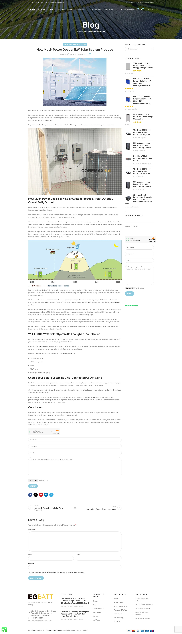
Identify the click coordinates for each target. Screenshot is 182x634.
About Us (117, 621)
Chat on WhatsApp (131, 305)
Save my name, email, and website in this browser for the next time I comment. (58, 572)
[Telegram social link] (51, 495)
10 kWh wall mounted (142, 608)
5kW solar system (66, 353)
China (95, 605)
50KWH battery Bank (142, 618)
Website (31, 563)
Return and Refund (120, 610)
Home (79, 31)
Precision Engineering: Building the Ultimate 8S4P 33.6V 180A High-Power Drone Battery (74, 614)
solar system (43, 346)
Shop (116, 599)
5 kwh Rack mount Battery (141, 600)
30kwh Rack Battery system (142, 613)
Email (78, 554)
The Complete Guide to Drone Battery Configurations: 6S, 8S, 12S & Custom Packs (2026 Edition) (74, 601)
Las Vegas (96, 620)
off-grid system (92, 397)
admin (72, 54)
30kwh (72, 125)
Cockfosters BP (98, 609)
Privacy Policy (119, 602)
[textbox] (139, 49)
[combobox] (139, 49)
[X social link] (35, 495)
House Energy (119, 617)
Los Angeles (97, 612)
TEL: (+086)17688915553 (35, 2)
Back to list (75, 508)
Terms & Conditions (121, 606)
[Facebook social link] (30, 495)
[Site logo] (36, 9)
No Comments (78, 606)
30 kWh (88, 302)
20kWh (47, 302)
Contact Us (118, 614)
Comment (32, 530)
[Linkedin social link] (46, 495)
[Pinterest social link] (41, 495)
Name (30, 554)
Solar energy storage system (94, 31)
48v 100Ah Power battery (144, 605)
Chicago (95, 616)
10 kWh (117, 302)
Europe (95, 601)
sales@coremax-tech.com (57, 2)
